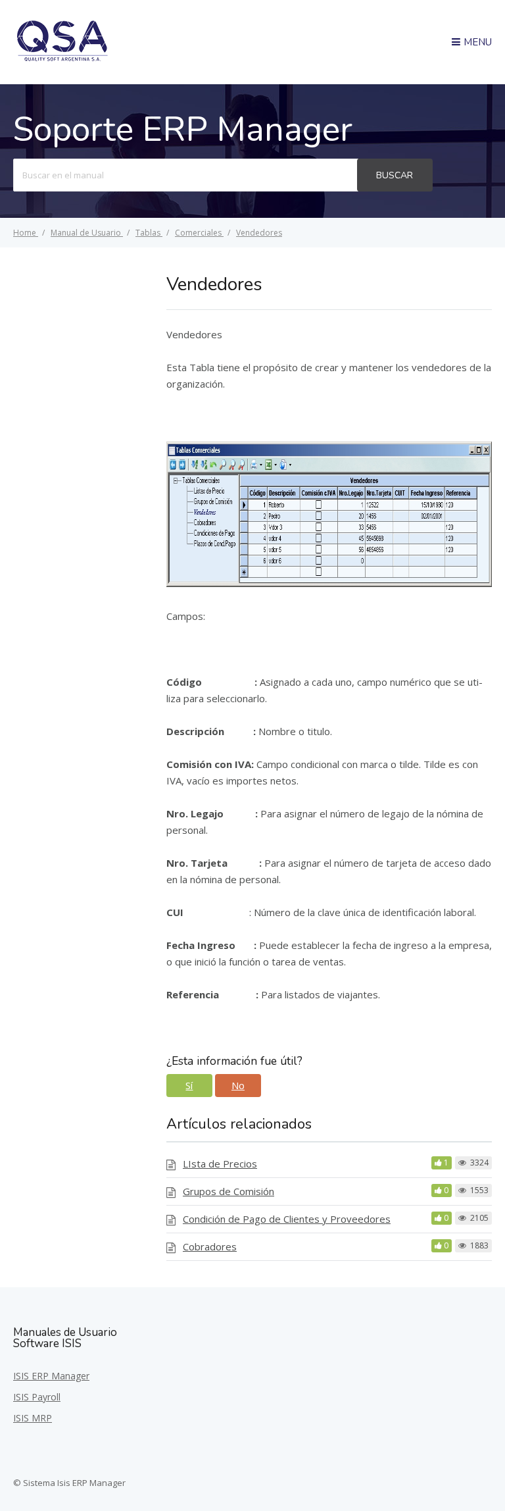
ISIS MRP (32, 1418)
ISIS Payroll (36, 1397)
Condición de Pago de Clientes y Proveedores (287, 1218)
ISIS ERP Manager (51, 1376)
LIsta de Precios (220, 1163)
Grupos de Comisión (228, 1191)
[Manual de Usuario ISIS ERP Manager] (62, 59)
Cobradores (210, 1246)
